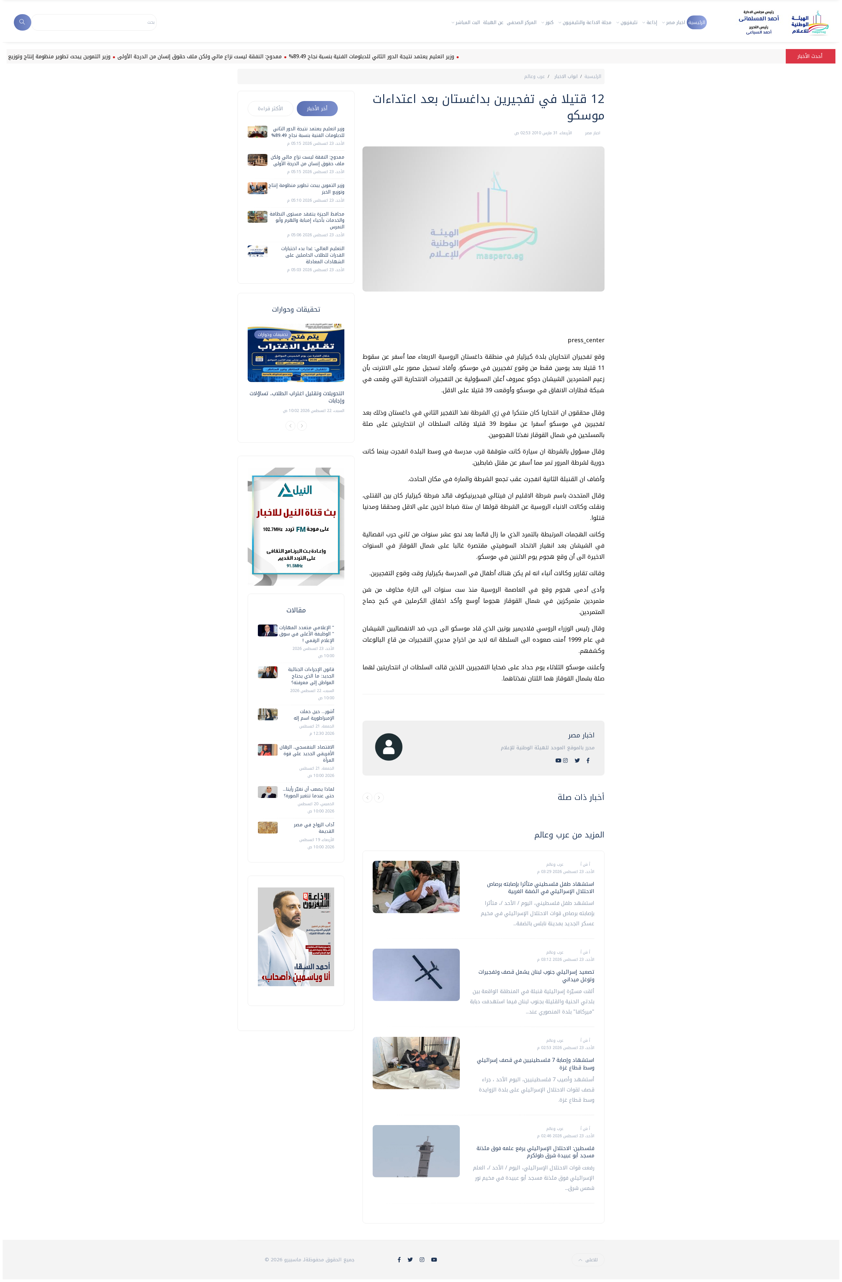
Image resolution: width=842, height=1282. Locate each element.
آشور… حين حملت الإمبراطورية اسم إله (314, 715)
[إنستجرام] (565, 761)
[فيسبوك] (588, 761)
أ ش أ (584, 864)
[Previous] (290, 426)
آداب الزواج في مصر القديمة (314, 828)
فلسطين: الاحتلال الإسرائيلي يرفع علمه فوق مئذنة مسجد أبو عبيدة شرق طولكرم (535, 1152)
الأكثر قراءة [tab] (270, 108)
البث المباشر (468, 22)
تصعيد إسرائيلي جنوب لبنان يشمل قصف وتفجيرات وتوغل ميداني (536, 975)
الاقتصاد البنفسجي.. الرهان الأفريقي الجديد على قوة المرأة (307, 753)
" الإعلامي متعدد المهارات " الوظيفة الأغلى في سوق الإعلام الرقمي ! (306, 634)
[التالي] (379, 798)
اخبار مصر (675, 22)
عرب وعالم (534, 76)
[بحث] (22, 22)
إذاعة (652, 22)
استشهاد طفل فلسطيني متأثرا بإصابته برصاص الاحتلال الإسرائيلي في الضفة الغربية (540, 887)
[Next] (302, 426)
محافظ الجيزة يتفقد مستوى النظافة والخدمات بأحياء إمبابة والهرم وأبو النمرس (307, 220)
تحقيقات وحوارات (273, 334)
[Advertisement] (485, 316)
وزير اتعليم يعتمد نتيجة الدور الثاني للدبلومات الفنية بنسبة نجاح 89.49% (405, 56)
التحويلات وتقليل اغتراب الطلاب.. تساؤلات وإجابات (297, 397)
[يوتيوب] (558, 761)
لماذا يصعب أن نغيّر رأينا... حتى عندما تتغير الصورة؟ (308, 792)
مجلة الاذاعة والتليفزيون (587, 22)
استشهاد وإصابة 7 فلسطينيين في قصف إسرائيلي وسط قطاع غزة (535, 1063)
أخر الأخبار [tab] (317, 108)
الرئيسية (696, 22)
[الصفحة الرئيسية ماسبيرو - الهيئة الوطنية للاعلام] (775, 22)
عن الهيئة (493, 22)
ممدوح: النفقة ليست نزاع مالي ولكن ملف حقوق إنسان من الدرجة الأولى (234, 56)
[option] (296, 369)
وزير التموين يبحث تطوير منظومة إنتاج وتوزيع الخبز (87, 56)
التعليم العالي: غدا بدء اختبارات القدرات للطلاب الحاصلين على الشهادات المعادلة (312, 255)
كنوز (550, 22)
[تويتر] (577, 761)
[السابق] (367, 798)
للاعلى (591, 1260)
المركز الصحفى (521, 22)
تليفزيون (629, 22)
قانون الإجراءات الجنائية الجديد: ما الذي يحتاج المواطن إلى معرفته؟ (311, 676)
